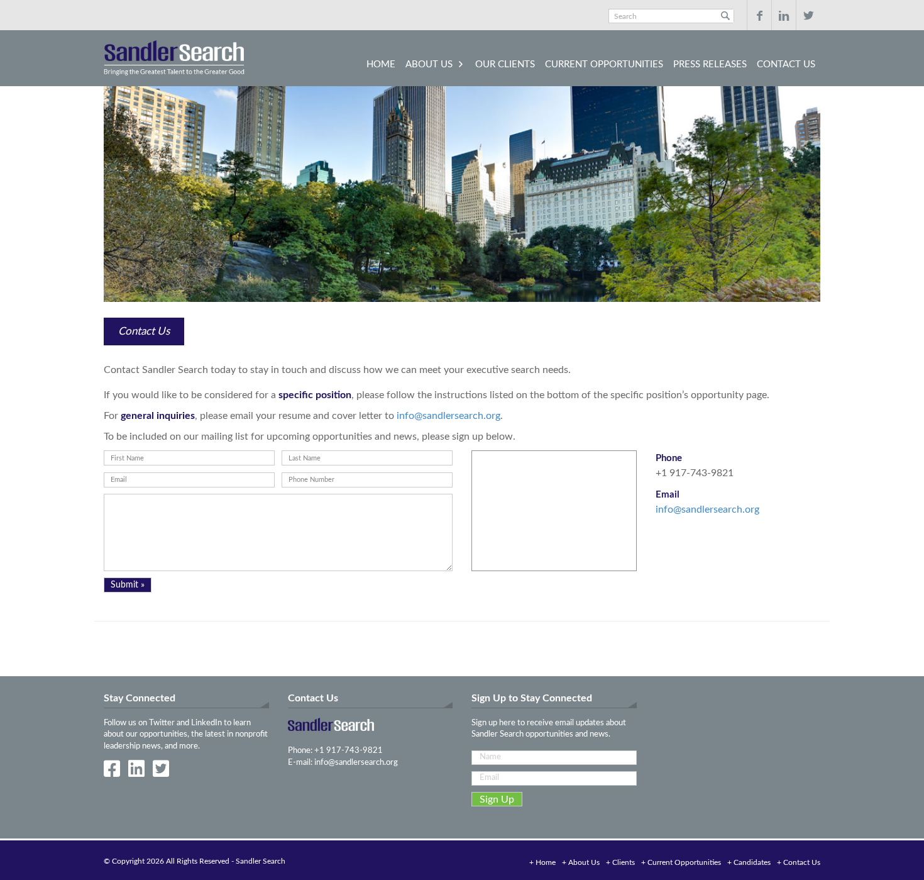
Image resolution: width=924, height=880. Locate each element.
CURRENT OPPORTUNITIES (604, 64)
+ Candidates (749, 862)
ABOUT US (429, 64)
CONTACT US (786, 64)
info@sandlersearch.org (448, 416)
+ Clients (620, 862)
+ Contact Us (798, 862)
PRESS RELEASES (710, 64)
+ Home (542, 862)
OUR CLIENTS (505, 64)
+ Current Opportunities (681, 862)
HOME (380, 64)
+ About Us (581, 862)
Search (725, 16)
